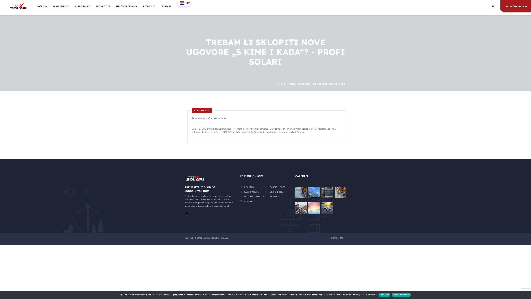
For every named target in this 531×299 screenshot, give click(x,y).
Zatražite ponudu (516, 6)
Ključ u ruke (82, 6)
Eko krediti (103, 6)
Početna (42, 6)
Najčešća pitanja (126, 6)
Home (283, 84)
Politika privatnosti (401, 295)
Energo (205, 237)
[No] (527, 294)
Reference (149, 6)
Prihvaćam (384, 295)
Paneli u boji (61, 6)
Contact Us (337, 237)
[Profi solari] (18, 6)
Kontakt (166, 6)
